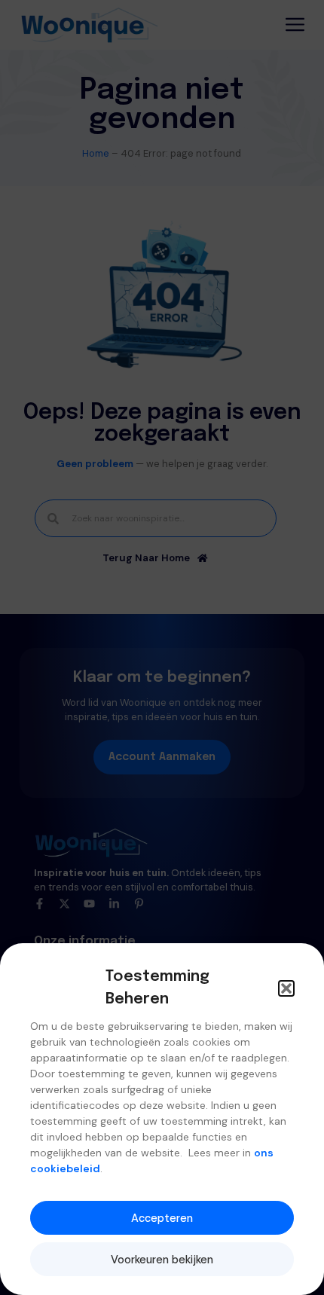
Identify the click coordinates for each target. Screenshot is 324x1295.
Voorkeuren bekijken (162, 1259)
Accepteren (162, 1218)
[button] (286, 988)
